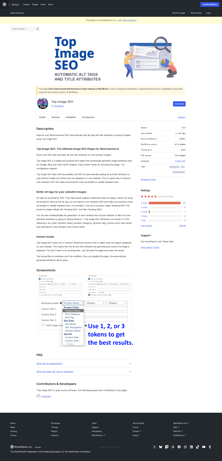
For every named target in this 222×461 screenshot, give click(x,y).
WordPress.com (181, 423)
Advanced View (148, 179)
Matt (176, 427)
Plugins (54, 431)
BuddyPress (179, 435)
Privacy (13, 435)
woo (182, 167)
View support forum (150, 247)
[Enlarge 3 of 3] (130, 303)
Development (88, 117)
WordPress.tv (98, 435)
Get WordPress (210, 4)
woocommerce (178, 172)
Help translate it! (129, 20)
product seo (174, 167)
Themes (54, 427)
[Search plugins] (37, 28)
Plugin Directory (17, 13)
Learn (94, 423)
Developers (97, 431)
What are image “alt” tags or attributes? (55, 371)
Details (42, 117)
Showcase (55, 423)
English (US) (180, 161)
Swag (136, 435)
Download (179, 104)
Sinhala (38, 447)
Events (135, 427)
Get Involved (138, 423)
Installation (71, 117)
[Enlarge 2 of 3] (130, 278)
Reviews (56, 117)
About (12, 423)
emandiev (59, 106)
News (12, 427)
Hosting (13, 431)
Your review (146, 225)
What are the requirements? (49, 363)
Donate (137, 431)
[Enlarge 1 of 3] (80, 278)
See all (182, 225)
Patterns (54, 435)
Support (182, 117)
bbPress (178, 431)
